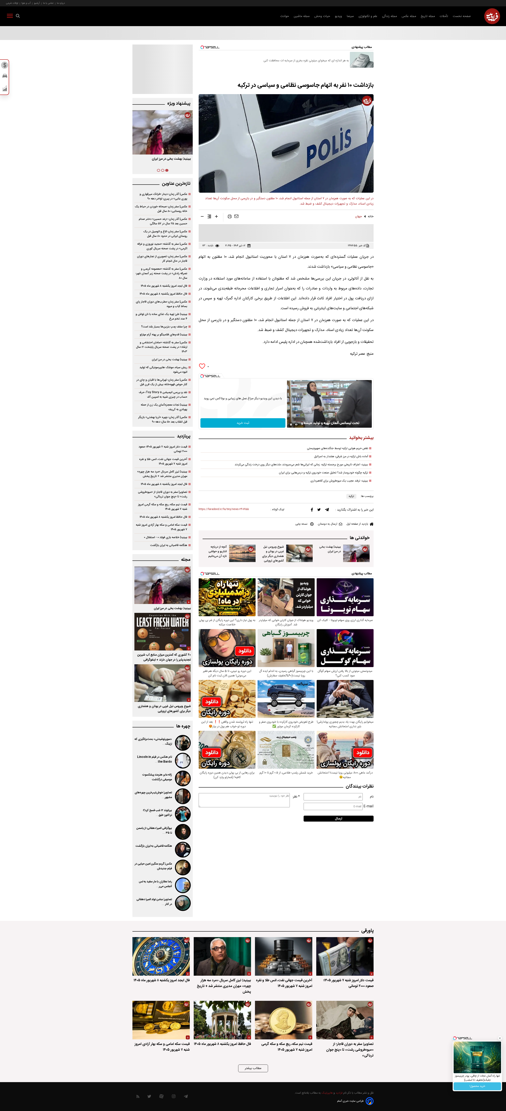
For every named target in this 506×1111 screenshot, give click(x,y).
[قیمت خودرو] (5, 77)
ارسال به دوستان (327, 524)
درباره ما (61, 3)
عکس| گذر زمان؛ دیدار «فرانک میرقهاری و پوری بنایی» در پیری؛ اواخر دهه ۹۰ (163, 196)
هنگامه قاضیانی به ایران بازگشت (168, 545)
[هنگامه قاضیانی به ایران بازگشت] (182, 850)
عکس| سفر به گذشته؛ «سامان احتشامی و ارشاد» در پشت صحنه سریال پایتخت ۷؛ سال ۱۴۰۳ (161, 347)
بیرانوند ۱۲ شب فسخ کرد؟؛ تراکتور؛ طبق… (157, 813)
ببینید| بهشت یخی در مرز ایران (330, 549)
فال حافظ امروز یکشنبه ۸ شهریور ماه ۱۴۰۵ (163, 294)
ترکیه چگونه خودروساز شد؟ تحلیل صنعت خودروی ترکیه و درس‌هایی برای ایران (323, 472)
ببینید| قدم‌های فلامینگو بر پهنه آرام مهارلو (163, 334)
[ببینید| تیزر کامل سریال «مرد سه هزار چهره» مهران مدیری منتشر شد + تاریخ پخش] (222, 956)
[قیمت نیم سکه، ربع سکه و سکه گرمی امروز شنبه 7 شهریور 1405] (283, 1020)
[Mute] (296, 424)
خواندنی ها (360, 538)
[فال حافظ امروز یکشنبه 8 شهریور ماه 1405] (222, 1020)
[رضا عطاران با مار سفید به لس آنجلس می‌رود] (182, 885)
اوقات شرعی (12, 3)
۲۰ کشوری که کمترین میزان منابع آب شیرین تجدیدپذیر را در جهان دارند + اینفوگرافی (164, 657)
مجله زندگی (389, 16)
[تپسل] (202, 376)
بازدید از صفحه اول (357, 524)
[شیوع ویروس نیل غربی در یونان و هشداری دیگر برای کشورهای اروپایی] (299, 553)
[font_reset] (209, 217)
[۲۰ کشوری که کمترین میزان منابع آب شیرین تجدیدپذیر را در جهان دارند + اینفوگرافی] (162, 631)
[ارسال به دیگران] (236, 217)
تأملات (444, 16)
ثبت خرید (243, 423)
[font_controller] (216, 217)
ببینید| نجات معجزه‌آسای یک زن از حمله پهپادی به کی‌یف (164, 407)
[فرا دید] (492, 16)
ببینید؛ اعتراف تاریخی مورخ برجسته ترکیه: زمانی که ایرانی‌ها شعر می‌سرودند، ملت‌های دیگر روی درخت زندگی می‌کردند (301, 464)
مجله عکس (409, 16)
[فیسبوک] (312, 511)
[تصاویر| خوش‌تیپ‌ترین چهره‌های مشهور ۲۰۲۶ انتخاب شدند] (182, 796)
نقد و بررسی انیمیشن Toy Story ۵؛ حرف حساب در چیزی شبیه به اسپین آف (163, 394)
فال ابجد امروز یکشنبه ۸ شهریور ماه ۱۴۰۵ (164, 286)
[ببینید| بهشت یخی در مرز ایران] (356, 553)
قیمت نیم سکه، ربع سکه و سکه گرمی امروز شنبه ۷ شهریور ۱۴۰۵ (162, 506)
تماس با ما (48, 3)
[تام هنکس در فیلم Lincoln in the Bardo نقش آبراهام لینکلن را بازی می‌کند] (182, 761)
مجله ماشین (302, 16)
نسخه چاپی (301, 524)
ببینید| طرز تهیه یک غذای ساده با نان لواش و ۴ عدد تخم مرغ (161, 316)
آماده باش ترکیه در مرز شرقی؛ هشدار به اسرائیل (341, 456)
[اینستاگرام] (173, 1097)
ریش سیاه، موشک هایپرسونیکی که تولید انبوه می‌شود (163, 369)
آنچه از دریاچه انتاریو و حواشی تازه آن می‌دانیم (217, 551)
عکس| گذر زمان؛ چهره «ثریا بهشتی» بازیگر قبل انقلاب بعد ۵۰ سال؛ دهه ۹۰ (162, 419)
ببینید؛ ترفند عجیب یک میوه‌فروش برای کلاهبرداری (339, 481)
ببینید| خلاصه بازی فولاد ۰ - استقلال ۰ (165, 537)
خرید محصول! (477, 1086)
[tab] (166, 170)
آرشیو (37, 3)
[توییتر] (319, 511)
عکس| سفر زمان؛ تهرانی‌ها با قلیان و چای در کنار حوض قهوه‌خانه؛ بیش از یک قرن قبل (161, 382)
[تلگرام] (327, 511)
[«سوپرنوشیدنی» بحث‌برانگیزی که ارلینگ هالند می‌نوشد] (182, 743)
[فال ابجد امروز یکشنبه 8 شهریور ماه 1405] (161, 956)
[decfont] (202, 217)
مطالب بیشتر (253, 1068)
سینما (350, 16)
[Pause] (291, 424)
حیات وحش (322, 16)
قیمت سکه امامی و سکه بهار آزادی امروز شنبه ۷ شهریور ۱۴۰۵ (161, 527)
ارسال (338, 818)
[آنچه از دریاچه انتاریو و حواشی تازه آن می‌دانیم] (242, 553)
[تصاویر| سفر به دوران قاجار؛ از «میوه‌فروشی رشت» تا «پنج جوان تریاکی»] (345, 1020)
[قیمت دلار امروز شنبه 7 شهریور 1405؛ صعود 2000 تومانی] (345, 956)
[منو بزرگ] (10, 16)
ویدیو (338, 16)
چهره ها (183, 726)
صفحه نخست (462, 16)
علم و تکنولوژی (368, 16)
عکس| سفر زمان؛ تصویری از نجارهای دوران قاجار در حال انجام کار (162, 258)
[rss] (137, 1097)
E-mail (368, 806)
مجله (185, 559)
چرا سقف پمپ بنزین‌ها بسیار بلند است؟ (164, 326)
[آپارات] (161, 1097)
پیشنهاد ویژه (178, 103)
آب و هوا (26, 3)
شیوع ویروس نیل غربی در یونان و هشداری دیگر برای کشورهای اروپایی (273, 554)
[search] (18, 16)
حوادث (284, 16)
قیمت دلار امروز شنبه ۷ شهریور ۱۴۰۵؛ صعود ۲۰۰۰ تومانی (163, 449)
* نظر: (296, 796)
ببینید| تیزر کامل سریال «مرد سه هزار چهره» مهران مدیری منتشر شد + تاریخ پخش (162, 474)
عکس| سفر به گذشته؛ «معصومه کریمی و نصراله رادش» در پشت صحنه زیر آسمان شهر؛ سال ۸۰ (161, 273)
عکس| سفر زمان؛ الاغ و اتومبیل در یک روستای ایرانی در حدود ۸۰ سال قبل (165, 233)
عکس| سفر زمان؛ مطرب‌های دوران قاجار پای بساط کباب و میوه (161, 304)
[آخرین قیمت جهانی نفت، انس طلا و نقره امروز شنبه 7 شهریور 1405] (283, 956)
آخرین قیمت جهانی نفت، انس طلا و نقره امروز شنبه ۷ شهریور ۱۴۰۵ (163, 461)
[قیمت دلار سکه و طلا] (5, 66)
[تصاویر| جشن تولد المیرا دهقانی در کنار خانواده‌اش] (182, 903)
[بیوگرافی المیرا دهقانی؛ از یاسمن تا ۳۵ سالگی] (182, 832)
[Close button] (500, 1038)
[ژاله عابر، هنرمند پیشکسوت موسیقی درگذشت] (182, 778)
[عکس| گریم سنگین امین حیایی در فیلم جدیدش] (182, 867)
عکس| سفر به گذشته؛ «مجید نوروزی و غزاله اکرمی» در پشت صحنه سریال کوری (162, 246)
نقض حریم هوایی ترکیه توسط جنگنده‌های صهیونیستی (337, 448)
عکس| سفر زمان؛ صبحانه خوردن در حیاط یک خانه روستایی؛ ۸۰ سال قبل (161, 208)
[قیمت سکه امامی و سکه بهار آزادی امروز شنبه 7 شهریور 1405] (161, 1020)
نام (372, 796)
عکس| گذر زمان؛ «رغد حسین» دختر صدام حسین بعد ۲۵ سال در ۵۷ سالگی (163, 221)
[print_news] (230, 217)
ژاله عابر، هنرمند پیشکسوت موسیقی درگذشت (157, 777)
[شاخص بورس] (5, 89)
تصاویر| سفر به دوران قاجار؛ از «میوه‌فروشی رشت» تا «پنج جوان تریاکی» (162, 494)
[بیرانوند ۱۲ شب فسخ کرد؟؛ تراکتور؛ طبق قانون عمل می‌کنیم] (182, 814)
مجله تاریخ (428, 16)
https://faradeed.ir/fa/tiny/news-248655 (224, 509)
